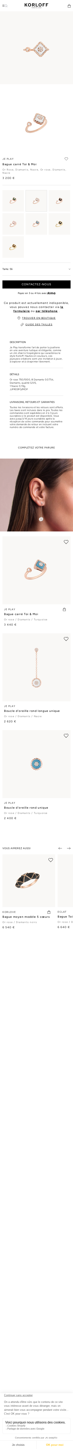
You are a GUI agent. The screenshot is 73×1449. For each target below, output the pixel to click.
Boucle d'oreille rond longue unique (32, 711)
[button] (69, 5)
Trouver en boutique (39, 318)
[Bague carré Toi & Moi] (13, 201)
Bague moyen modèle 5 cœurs (26, 917)
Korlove (9, 912)
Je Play (9, 609)
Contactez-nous (36, 284)
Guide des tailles (38, 324)
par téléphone (47, 311)
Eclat (62, 911)
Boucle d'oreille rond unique (26, 807)
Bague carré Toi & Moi (21, 614)
